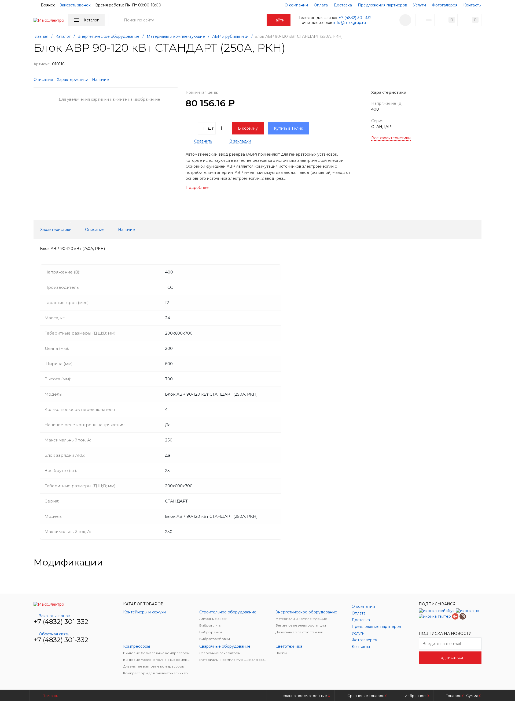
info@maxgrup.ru (349, 22)
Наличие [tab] (126, 229)
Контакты (472, 5)
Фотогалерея (444, 5)
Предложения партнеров (382, 5)
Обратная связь (54, 634)
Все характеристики (391, 138)
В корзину (248, 128)
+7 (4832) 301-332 (355, 17)
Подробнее (197, 187)
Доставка (343, 5)
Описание (43, 79)
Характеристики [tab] (56, 229)
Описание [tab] (95, 229)
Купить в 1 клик (288, 128)
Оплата (321, 5)
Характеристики (72, 79)
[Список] (478, 562)
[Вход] (405, 20)
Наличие (100, 79)
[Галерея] (469, 562)
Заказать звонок (75, 5)
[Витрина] (461, 562)
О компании (296, 5)
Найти (279, 20)
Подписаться (450, 657)
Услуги (419, 5)
